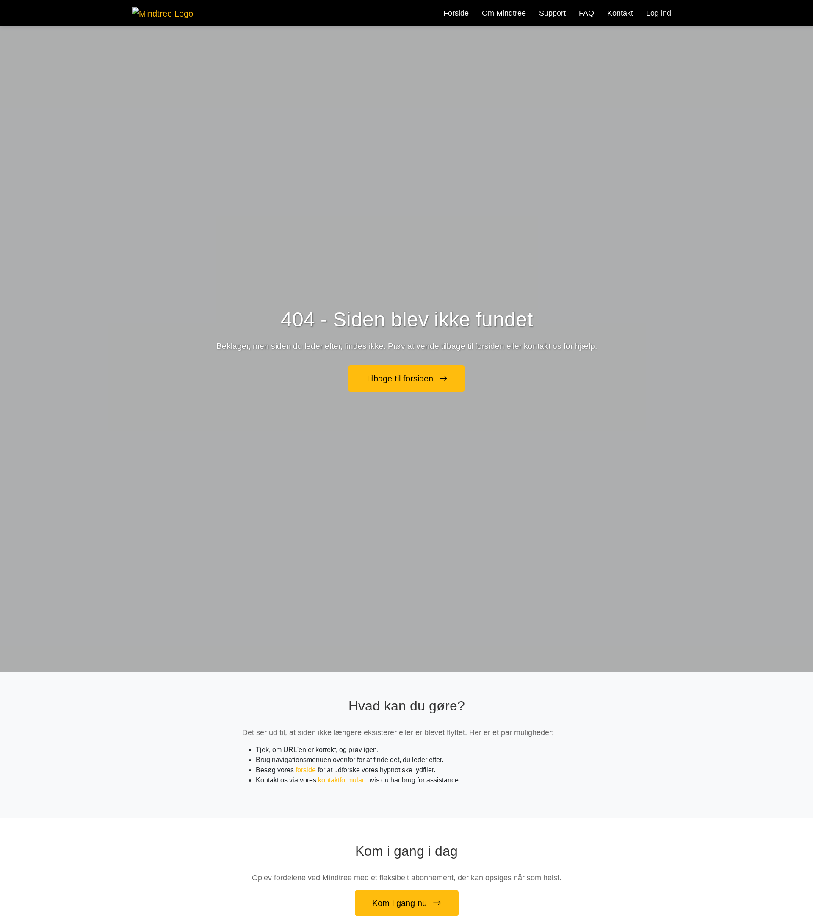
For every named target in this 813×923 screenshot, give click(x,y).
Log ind (658, 13)
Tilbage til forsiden (400, 378)
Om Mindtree (504, 13)
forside (306, 770)
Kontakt (620, 13)
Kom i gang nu (400, 903)
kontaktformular (341, 780)
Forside (456, 13)
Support (552, 13)
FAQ (586, 13)
